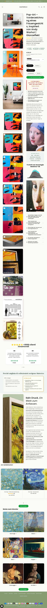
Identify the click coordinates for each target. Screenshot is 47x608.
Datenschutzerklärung (31, 605)
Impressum (28, 606)
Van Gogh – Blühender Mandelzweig (11, 491)
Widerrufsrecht (23, 605)
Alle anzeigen (23, 506)
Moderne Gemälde (31, 593)
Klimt (12, 559)
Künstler (15, 593)
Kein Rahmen (31, 70)
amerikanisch (31, 73)
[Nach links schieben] (21, 503)
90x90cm (37, 65)
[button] (2, 7)
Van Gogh (12, 533)
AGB (36, 605)
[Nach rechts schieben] (26, 503)
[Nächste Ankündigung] (45, 1)
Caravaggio (12, 585)
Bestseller (11, 593)
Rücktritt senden (23, 596)
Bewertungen (39, 593)
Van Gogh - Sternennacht (33, 491)
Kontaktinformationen (21, 606)
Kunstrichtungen (22, 593)
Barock (38, 73)
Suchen (6, 593)
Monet (33, 533)
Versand (32, 54)
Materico (10, 605)
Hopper (33, 559)
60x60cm (30, 65)
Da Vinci (33, 585)
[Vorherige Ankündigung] (2, 1)
